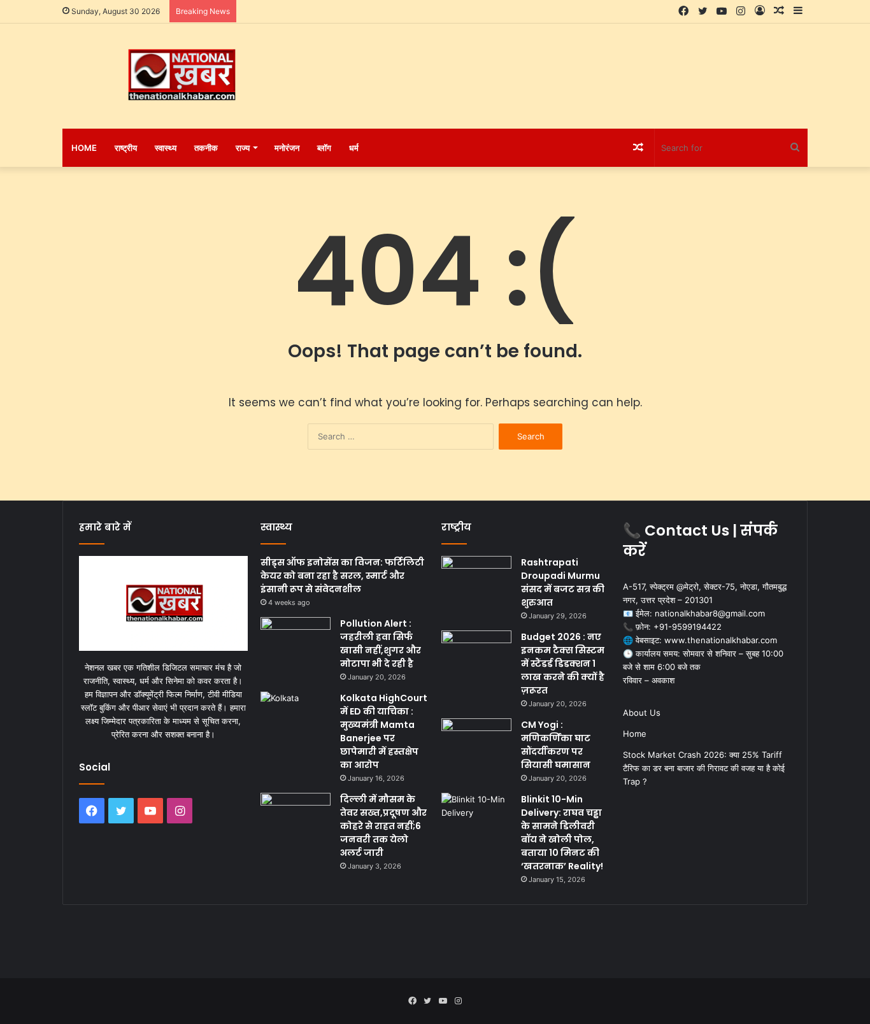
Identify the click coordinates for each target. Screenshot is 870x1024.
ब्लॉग (324, 148)
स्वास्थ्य (165, 148)
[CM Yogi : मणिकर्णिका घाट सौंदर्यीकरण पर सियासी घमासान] (476, 742)
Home (84, 148)
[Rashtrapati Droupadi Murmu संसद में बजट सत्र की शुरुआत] (476, 580)
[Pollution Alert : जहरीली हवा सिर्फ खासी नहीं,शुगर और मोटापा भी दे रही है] (295, 641)
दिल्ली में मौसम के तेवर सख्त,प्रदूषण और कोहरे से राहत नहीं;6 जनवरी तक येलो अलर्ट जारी (383, 826)
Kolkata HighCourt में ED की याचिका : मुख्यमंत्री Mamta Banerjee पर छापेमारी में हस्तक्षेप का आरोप (383, 731)
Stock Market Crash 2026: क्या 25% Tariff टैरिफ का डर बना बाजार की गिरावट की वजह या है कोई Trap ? (704, 768)
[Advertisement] (562, 65)
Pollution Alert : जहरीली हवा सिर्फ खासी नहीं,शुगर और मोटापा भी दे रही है (380, 643)
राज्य (243, 148)
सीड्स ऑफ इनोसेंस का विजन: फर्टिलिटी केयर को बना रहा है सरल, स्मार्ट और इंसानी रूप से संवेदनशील (342, 575)
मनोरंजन (287, 148)
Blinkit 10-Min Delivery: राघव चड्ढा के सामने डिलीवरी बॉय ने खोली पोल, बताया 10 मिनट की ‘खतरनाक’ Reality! (562, 832)
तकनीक (206, 148)
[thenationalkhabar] (180, 75)
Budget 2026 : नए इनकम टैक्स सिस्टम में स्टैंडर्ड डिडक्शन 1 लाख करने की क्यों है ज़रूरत (562, 663)
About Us (641, 713)
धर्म (354, 148)
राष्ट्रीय (126, 148)
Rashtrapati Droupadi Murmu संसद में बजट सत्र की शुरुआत (562, 582)
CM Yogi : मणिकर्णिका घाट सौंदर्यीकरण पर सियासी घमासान (555, 744)
